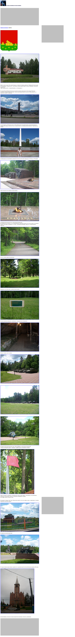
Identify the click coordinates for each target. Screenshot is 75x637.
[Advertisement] (19, 16)
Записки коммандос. (4, 27)
